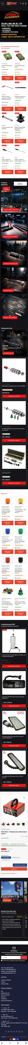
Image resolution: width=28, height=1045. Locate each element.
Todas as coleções (6, 980)
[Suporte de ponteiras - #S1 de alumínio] (20, 87)
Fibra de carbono (5, 995)
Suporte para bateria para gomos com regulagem (20, 129)
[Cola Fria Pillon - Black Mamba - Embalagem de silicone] (20, 559)
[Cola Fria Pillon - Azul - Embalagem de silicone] (7, 531)
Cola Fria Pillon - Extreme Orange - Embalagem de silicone (6, 512)
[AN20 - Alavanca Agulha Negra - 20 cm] (7, 150)
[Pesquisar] (20, 3)
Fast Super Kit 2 (6, 473)
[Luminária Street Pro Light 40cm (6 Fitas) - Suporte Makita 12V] (14, 722)
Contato (3, 982)
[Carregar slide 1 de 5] (10, 37)
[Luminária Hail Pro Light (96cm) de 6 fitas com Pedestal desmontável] (14, 641)
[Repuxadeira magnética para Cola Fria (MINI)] (14, 370)
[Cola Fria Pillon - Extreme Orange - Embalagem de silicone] (7, 500)
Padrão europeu (16, 857)
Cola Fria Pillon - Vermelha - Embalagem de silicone (6, 571)
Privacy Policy (5, 984)
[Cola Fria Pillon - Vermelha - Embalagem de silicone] (7, 559)
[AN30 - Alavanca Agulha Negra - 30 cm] (20, 150)
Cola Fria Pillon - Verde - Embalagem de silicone (20, 541)
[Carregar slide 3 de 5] (14, 37)
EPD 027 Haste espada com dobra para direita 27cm (6, 98)
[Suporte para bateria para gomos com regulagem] (20, 118)
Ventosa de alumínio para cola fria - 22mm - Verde (20, 603)
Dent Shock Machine (6, 1000)
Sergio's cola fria (5, 506)
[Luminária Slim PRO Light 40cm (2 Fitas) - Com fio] (14, 762)
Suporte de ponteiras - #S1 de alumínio (20, 97)
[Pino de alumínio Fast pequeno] (7, 118)
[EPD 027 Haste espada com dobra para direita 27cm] (7, 87)
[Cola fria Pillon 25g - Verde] (20, 56)
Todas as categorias (19, 183)
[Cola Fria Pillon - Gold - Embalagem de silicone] (20, 500)
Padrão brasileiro (6, 857)
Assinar (24, 957)
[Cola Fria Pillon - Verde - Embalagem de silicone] (20, 531)
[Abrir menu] (2, 3)
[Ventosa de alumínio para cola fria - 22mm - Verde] (20, 591)
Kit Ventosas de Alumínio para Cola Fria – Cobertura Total (7, 603)
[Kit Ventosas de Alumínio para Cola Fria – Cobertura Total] (7, 591)
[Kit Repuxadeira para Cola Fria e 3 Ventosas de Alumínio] (14, 413)
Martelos (3, 997)
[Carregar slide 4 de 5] (16, 37)
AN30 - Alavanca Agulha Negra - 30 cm (20, 160)
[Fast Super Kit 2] (14, 457)
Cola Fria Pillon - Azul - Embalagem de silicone (7, 541)
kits (2, 991)
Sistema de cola (5, 993)
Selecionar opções (14, 706)
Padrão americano (6, 859)
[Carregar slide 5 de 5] (17, 37)
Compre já (14, 869)
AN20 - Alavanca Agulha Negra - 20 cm (7, 160)
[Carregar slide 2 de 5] (12, 37)
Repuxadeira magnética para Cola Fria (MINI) (13, 386)
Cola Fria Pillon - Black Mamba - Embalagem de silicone (19, 571)
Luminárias (4, 998)
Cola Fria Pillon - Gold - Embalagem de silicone (20, 511)
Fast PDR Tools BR (6, 384)
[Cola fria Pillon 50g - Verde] (7, 56)
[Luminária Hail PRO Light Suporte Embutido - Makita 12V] (14, 683)
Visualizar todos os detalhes (8, 873)
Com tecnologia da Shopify (20, 1036)
